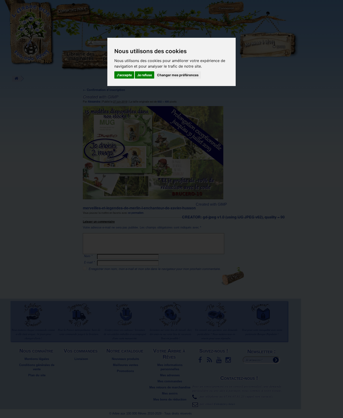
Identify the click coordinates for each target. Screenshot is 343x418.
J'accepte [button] (124, 75)
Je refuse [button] (144, 75)
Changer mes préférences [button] (178, 75)
